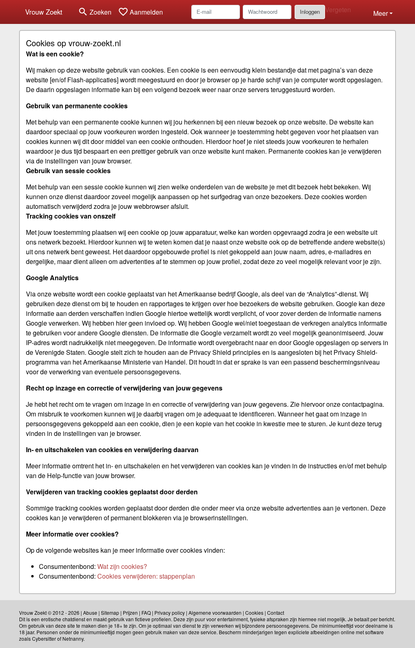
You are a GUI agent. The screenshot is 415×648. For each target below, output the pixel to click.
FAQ (146, 612)
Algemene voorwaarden (215, 612)
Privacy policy (169, 612)
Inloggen (310, 11)
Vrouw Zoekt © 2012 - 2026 (49, 612)
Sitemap (110, 612)
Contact (275, 612)
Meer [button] (380, 13)
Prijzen (130, 612)
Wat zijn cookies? (122, 566)
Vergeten (338, 9)
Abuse (90, 612)
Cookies (254, 612)
